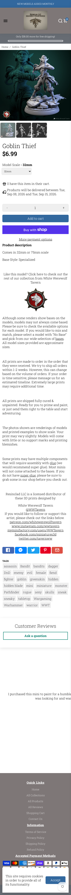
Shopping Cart (35, 813)
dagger (53, 566)
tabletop (24, 598)
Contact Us (35, 819)
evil (29, 573)
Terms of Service (35, 832)
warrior (32, 605)
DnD (7, 573)
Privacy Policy (35, 838)
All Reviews (35, 807)
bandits (39, 566)
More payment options (35, 239)
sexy (38, 592)
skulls (49, 592)
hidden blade (13, 585)
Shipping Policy (35, 843)
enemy (18, 573)
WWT (45, 605)
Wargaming (42, 598)
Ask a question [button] (35, 636)
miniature (44, 585)
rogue (27, 592)
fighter (9, 579)
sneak (62, 592)
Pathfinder (11, 592)
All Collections (35, 795)
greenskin (37, 579)
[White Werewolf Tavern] (36, 311)
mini (29, 585)
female (41, 573)
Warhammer (13, 605)
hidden (53, 579)
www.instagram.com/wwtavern (35, 526)
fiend (53, 573)
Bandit (25, 566)
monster (61, 585)
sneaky (9, 598)
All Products (35, 801)
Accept (55, 880)
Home (5, 46)
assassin (10, 566)
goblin (21, 579)
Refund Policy (35, 849)
